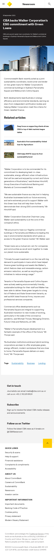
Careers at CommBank (15, 482)
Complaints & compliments (17, 464)
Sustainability (17, 363)
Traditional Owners (36, 534)
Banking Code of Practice (16, 508)
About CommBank (13, 478)
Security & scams (12, 452)
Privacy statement (13, 516)
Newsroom (28, 4)
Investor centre (11, 494)
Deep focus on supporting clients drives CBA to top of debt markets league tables (33, 129)
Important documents (14, 504)
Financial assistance (14, 460)
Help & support (11, 456)
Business (31, 363)
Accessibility (10, 468)
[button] (2, 4)
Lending (41, 363)
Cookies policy (11, 512)
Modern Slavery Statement (17, 520)
